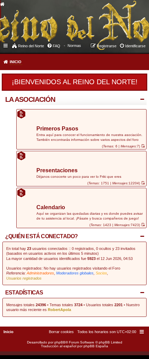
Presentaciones (57, 170)
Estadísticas (24, 292)
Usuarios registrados (24, 278)
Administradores (40, 273)
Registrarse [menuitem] (106, 46)
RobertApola (59, 310)
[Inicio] (56, 19)
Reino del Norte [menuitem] (31, 46)
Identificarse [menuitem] (135, 46)
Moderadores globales (75, 273)
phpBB (59, 342)
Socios (101, 273)
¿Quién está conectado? (41, 236)
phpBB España (96, 346)
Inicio (15, 62)
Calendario (50, 207)
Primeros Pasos (57, 129)
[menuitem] (74, 45)
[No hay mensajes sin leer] (143, 146)
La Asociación (30, 99)
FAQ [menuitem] (56, 46)
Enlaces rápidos (6, 45)
